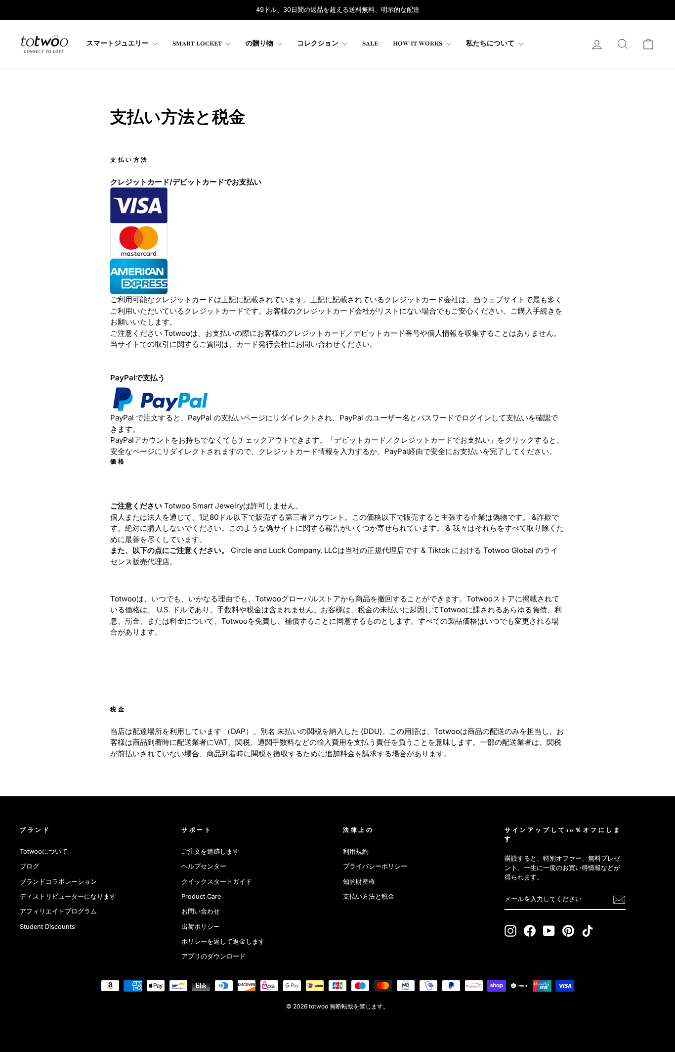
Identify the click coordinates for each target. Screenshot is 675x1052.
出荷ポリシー (200, 926)
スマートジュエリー (118, 43)
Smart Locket (197, 43)
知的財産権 (359, 881)
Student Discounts (47, 926)
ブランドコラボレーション (58, 881)
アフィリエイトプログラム (58, 911)
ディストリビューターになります (68, 896)
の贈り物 (260, 43)
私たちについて (491, 43)
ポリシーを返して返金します (223, 941)
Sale (370, 43)
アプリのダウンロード (213, 956)
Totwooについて (44, 851)
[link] (44, 44)
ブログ (29, 866)
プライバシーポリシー (375, 866)
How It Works (418, 43)
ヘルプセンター (203, 866)
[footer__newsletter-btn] (619, 900)
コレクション (318, 43)
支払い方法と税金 (368, 896)
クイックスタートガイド (216, 881)
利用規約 (356, 851)
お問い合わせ (200, 911)
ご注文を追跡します (210, 851)
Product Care (201, 896)
